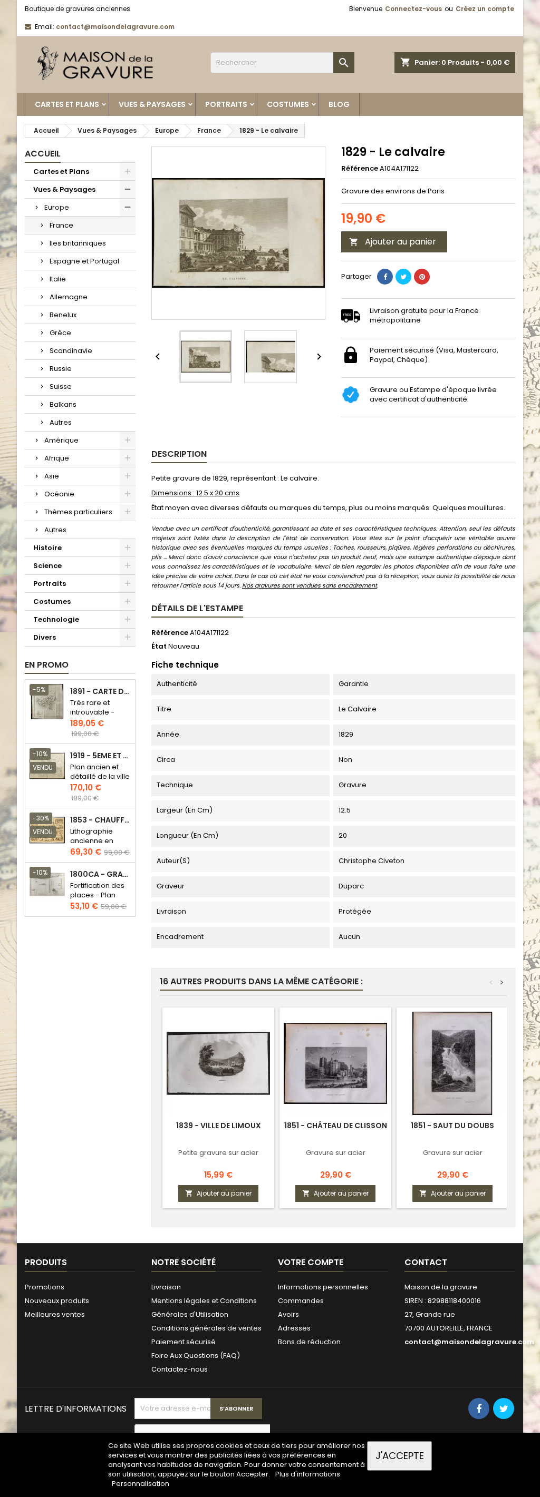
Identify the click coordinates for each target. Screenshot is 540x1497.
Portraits (226, 104)
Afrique (56, 458)
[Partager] (385, 277)
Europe (56, 207)
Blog (339, 104)
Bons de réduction (309, 1342)
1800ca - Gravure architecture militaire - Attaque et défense (100, 874)
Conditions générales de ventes (206, 1328)
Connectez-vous (413, 8)
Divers (44, 637)
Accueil (43, 154)
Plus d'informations (307, 1474)
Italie (58, 279)
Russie (61, 369)
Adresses (294, 1328)
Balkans (63, 404)
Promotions (44, 1287)
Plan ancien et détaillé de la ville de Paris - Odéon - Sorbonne (100, 781)
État (159, 646)
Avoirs (288, 1314)
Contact (425, 1262)
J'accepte (399, 1455)
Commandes (301, 1301)
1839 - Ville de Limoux (218, 1125)
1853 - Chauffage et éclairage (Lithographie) (100, 820)
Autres (61, 422)
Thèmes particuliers (78, 512)
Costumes (288, 104)
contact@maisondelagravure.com (115, 26)
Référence (359, 168)
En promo (47, 665)
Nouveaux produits (57, 1301)
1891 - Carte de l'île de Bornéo (100, 691)
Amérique (61, 440)
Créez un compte (485, 8)
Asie (51, 476)
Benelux (63, 315)
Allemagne (69, 297)
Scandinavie (71, 351)
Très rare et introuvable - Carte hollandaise (92, 717)
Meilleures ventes (55, 1314)
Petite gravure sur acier (218, 1153)
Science (47, 566)
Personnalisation (140, 1484)
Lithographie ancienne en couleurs (91, 840)
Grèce (60, 333)
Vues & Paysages (152, 104)
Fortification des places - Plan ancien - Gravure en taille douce (99, 899)
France (61, 225)
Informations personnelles (323, 1287)
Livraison (166, 1287)
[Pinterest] (422, 277)
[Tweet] (403, 277)
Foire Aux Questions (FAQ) (195, 1356)
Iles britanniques (78, 243)
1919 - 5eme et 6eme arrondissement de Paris (100, 755)
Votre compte (310, 1262)
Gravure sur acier (335, 1153)
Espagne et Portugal (84, 261)
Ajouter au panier (392, 242)
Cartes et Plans (67, 104)
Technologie (56, 619)
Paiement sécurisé (183, 1342)
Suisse (61, 386)
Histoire (47, 548)
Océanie (59, 494)
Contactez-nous (179, 1369)
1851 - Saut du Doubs (452, 1125)
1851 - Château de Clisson (335, 1125)
